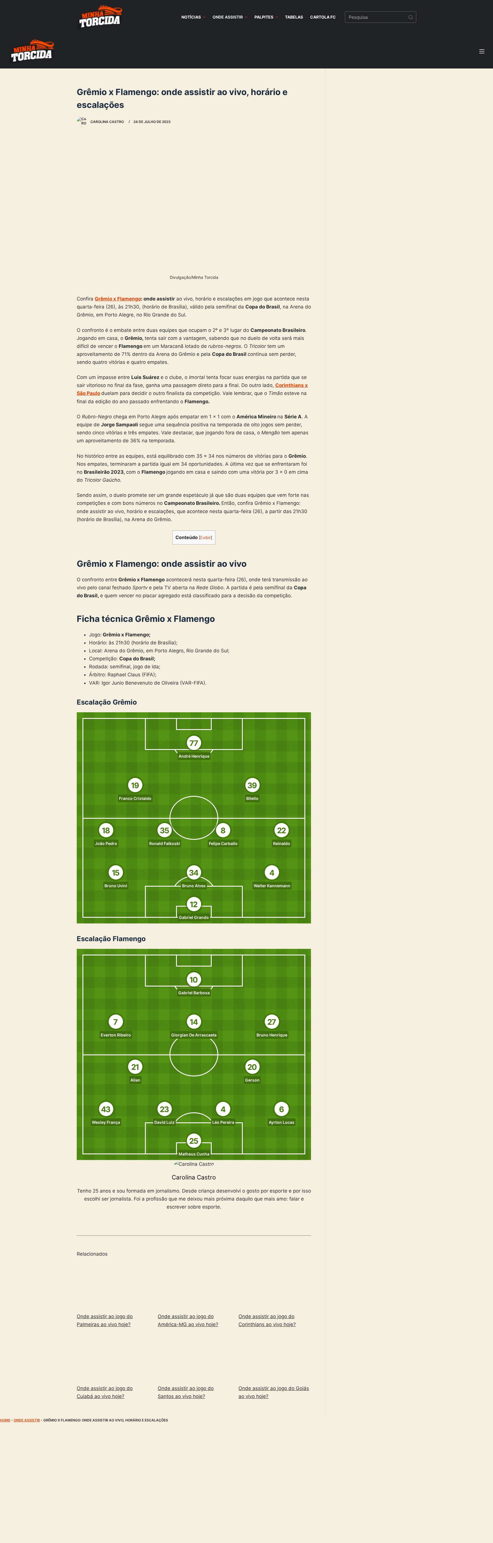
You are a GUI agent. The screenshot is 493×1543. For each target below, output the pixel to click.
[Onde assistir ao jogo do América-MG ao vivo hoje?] (194, 1285)
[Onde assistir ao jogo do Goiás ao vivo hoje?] (275, 1357)
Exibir (205, 537)
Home (5, 1420)
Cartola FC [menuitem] (323, 17)
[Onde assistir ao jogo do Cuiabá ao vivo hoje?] (113, 1357)
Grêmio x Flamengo (118, 299)
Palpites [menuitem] (263, 17)
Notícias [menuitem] (191, 17)
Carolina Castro (194, 1177)
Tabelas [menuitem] (294, 17)
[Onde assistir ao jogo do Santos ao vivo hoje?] (194, 1357)
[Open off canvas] (481, 51)
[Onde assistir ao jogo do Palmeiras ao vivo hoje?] (113, 1285)
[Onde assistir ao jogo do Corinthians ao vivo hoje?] (275, 1285)
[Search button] (410, 17)
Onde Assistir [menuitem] (228, 17)
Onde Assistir (27, 1420)
